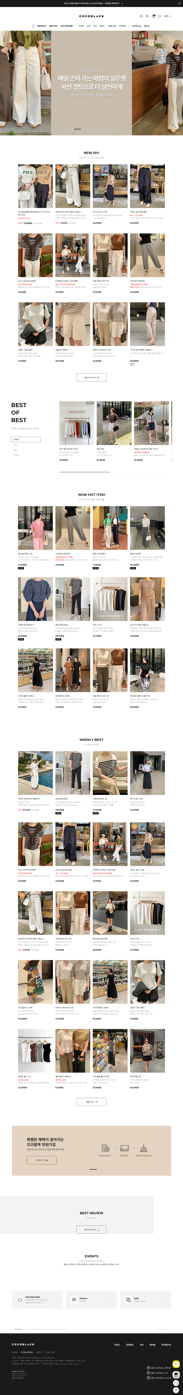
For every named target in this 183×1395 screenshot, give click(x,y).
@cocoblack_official (73, 1264)
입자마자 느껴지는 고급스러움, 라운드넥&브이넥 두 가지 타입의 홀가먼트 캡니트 (34, 558)
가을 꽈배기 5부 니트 (101, 281)
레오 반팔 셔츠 (135, 1076)
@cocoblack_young (93, 1264)
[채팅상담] (176, 1369)
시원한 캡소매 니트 (100, 799)
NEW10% (41, 26)
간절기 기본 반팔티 (25, 350)
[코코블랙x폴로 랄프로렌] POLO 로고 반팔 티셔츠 (34, 213)
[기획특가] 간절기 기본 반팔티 (66, 281)
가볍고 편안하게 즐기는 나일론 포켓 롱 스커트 (138, 803)
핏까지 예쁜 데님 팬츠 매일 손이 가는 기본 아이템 (146, 216)
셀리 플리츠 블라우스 (63, 1076)
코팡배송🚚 (136, 26)
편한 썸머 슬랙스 (61, 625)
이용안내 (39, 1352)
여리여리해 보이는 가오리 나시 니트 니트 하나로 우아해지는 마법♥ (105, 803)
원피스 (102, 26)
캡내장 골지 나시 (24, 1076)
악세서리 (122, 26)
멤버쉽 (146, 26)
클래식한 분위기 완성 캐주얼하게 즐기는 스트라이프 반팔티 (34, 286)
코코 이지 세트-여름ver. (139, 625)
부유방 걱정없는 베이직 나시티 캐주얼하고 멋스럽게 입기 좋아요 (104, 629)
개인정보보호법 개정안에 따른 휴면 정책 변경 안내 (98, 1329)
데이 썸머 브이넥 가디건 (68, 449)
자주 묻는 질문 (50, 1352)
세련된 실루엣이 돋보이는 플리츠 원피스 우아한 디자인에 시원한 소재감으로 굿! (31, 700)
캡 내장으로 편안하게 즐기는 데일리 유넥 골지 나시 (34, 1081)
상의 (88, 26)
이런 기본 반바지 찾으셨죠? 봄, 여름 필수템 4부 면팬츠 (64, 354)
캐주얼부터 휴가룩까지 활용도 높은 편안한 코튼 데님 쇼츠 (104, 943)
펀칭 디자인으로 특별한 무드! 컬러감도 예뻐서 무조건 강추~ (28, 629)
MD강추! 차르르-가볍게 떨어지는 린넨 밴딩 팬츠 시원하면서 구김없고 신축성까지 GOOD (146, 558)
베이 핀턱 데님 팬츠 (100, 939)
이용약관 (15, 1352)
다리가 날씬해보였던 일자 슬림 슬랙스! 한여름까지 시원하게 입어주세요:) (68, 629)
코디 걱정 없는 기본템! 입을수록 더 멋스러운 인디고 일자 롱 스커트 (107, 216)
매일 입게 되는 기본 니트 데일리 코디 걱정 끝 (101, 285)
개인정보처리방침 (27, 1352)
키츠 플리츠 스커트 (25, 1007)
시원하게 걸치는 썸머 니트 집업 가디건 (104, 453)
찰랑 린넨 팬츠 (135, 554)
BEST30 (53, 26)
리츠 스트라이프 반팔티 (27, 281)
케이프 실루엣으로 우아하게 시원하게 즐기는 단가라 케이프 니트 (105, 354)
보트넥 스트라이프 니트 (102, 350)
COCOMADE (66, 26)
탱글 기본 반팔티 (99, 554)
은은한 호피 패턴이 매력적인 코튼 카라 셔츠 (139, 1081)
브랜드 (117, 1344)
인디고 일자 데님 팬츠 (138, 212)
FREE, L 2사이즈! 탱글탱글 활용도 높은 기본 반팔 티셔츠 (105, 558)
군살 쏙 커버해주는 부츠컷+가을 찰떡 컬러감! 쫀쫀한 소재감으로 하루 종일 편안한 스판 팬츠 (70, 216)
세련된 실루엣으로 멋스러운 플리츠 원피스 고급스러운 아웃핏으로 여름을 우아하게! (69, 700)
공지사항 (18, 1329)
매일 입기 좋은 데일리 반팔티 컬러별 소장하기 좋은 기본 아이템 (71, 286)
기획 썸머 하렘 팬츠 (137, 281)
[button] (89, 1169)
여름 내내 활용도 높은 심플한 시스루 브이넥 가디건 (69, 453)
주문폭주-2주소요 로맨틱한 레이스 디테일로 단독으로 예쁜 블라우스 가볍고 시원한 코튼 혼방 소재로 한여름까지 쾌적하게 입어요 (34, 803)
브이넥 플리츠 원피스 (26, 696)
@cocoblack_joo (111, 1264)
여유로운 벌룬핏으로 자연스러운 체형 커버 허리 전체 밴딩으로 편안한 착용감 (146, 286)
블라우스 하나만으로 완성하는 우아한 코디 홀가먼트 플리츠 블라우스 (144, 700)
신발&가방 (112, 26)
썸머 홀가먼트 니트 (25, 554)
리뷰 (142, 1344)
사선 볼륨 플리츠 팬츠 (101, 1076)
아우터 (81, 26)
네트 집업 (100, 449)
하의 (95, 26)
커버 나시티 (97, 625)
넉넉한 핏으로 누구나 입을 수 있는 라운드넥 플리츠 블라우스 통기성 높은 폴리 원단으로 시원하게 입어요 (71, 1081)
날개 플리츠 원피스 (62, 696)
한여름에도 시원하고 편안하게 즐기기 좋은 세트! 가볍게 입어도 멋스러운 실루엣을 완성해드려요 (146, 629)
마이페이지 (166, 1344)
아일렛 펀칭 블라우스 (26, 625)
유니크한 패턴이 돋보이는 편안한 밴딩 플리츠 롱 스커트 (27, 1012)
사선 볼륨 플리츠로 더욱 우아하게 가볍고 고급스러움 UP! (104, 1081)
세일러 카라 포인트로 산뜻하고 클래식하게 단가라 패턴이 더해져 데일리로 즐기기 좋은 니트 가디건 (150, 454)
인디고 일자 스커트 (100, 212)
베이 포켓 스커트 (136, 799)
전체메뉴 (130, 1344)
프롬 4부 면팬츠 (61, 350)
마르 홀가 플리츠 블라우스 (140, 696)
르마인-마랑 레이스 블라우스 (29, 799)
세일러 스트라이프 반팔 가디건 (146, 449)
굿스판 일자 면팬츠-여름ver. (141, 350)
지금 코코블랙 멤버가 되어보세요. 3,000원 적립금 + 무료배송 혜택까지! (91, 3)
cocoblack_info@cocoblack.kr (69, 1364)
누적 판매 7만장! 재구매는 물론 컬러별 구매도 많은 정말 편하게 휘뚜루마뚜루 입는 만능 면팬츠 (146, 354)
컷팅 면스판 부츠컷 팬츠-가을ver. (68, 212)
